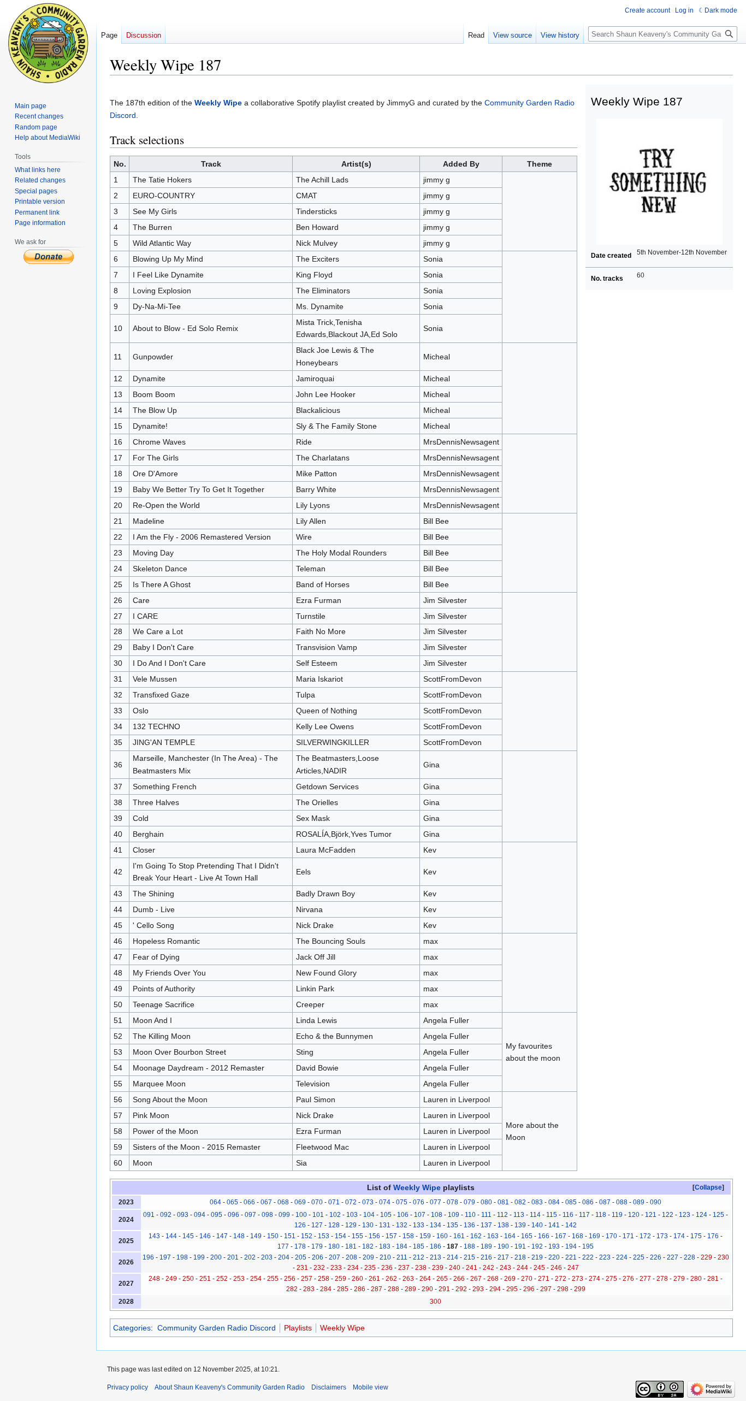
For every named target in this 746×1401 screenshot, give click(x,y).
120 (634, 1215)
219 (537, 1257)
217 (503, 1257)
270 (526, 1278)
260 (357, 1278)
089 (638, 1202)
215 (469, 1257)
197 (165, 1257)
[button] (708, 1187)
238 (421, 1268)
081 (503, 1202)
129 (351, 1225)
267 (476, 1278)
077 (435, 1202)
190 (503, 1246)
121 (650, 1215)
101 (318, 1215)
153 (323, 1236)
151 (289, 1236)
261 (374, 1278)
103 (352, 1215)
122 (667, 1215)
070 (317, 1202)
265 (442, 1278)
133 (418, 1225)
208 (351, 1257)
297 (546, 1289)
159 (425, 1236)
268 (493, 1278)
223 (605, 1257)
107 (419, 1215)
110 (470, 1215)
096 (233, 1215)
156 (374, 1236)
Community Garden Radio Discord (216, 1327)
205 (300, 1257)
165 (526, 1236)
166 (543, 1236)
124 (701, 1215)
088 (621, 1202)
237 (404, 1268)
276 (628, 1278)
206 (317, 1257)
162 (476, 1236)
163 (493, 1236)
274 (594, 1278)
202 (250, 1257)
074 (384, 1202)
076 (418, 1202)
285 (342, 1289)
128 (334, 1225)
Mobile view (370, 1387)
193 (554, 1246)
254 (256, 1278)
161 (459, 1236)
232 (319, 1268)
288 (393, 1289)
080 (486, 1202)
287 (376, 1289)
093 (182, 1215)
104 (369, 1215)
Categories (132, 1327)
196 (148, 1257)
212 (418, 1257)
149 (256, 1236)
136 (469, 1225)
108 (436, 1215)
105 (386, 1215)
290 (427, 1289)
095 (216, 1215)
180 (334, 1246)
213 (435, 1257)
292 (461, 1289)
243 (505, 1268)
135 (452, 1225)
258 (323, 1278)
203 (267, 1257)
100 (301, 1215)
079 (469, 1202)
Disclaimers (328, 1387)
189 (486, 1246)
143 (154, 1236)
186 (435, 1246)
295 (512, 1289)
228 (689, 1257)
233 (336, 1268)
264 (425, 1278)
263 (408, 1278)
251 (205, 1278)
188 (469, 1246)
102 (335, 1215)
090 (655, 1202)
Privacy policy (127, 1387)
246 (556, 1268)
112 (502, 1215)
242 (488, 1268)
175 (696, 1236)
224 (621, 1257)
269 (510, 1278)
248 (154, 1278)
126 (300, 1225)
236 (387, 1268)
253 (239, 1278)
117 (584, 1215)
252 (222, 1278)
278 (662, 1278)
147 (222, 1236)
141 (554, 1225)
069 (300, 1202)
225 (638, 1257)
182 (368, 1246)
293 (478, 1289)
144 (171, 1236)
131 (384, 1225)
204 (283, 1257)
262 (391, 1278)
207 (334, 1257)
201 (233, 1257)
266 (459, 1278)
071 (334, 1202)
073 (368, 1202)
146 (205, 1236)
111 (486, 1215)
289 (410, 1289)
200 (216, 1257)
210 (385, 1257)
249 (171, 1278)
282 (292, 1289)
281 (713, 1278)
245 (539, 1268)
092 (165, 1215)
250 (188, 1278)
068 (283, 1202)
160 (442, 1236)
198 (182, 1257)
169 (594, 1236)
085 (571, 1202)
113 (518, 1215)
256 (289, 1278)
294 (495, 1289)
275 (611, 1278)
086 (588, 1202)
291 (444, 1289)
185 (418, 1246)
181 (351, 1246)
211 (401, 1257)
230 (723, 1257)
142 (571, 1225)
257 (306, 1278)
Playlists (298, 1327)
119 (617, 1215)
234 (353, 1268)
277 (645, 1278)
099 (284, 1215)
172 (645, 1236)
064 (215, 1202)
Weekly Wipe (218, 102)
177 (283, 1246)
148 (239, 1236)
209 (368, 1257)
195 (588, 1246)
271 (543, 1278)
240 (454, 1268)
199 (199, 1257)
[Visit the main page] (48, 43)
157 (391, 1236)
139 (520, 1225)
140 (537, 1225)
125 (718, 1215)
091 (149, 1215)
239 (437, 1268)
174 (679, 1236)
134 (435, 1225)
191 (520, 1246)
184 (401, 1246)
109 (453, 1215)
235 (370, 1268)
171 (628, 1236)
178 (300, 1246)
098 (267, 1215)
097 (250, 1215)
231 (302, 1268)
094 (199, 1215)
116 (568, 1215)
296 (529, 1289)
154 (340, 1236)
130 (368, 1225)
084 (554, 1202)
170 (611, 1236)
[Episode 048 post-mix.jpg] (659, 181)
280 (696, 1278)
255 (273, 1278)
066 (249, 1202)
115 (551, 1215)
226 (655, 1257)
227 (672, 1257)
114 (535, 1215)
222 (588, 1257)
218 (520, 1257)
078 (452, 1202)
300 (435, 1301)
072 (351, 1202)
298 (563, 1289)
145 (188, 1236)
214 (452, 1257)
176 (713, 1236)
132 (401, 1225)
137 (486, 1225)
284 (325, 1289)
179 (317, 1246)
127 (317, 1225)
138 (503, 1225)
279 (679, 1278)
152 (306, 1236)
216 (486, 1257)
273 (577, 1278)
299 (579, 1289)
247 (573, 1268)
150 (273, 1236)
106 (402, 1215)
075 (401, 1202)
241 (471, 1268)
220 (554, 1257)
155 (357, 1236)
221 (571, 1257)
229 (706, 1257)
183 (384, 1246)
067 (266, 1202)
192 (537, 1246)
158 (408, 1236)
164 (510, 1236)
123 (684, 1215)
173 (662, 1236)
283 (309, 1289)
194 (571, 1246)
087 (605, 1202)
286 (359, 1289)
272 (560, 1278)
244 (522, 1268)
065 (232, 1202)
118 (600, 1215)
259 (340, 1278)
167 (560, 1236)
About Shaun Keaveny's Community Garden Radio (230, 1387)
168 (577, 1236)
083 (537, 1202)
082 (520, 1202)
